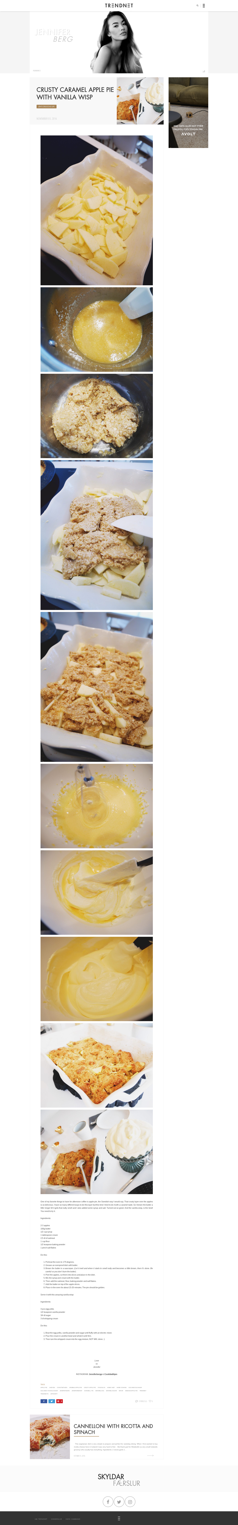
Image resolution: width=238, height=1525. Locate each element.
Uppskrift (54, 1394)
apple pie (44, 1387)
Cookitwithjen (110, 1374)
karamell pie (88, 1390)
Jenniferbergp (95, 1374)
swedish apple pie (131, 1390)
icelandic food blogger (49, 1390)
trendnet (143, 1390)
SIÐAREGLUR (56, 1519)
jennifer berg (65, 1390)
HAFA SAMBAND (73, 1519)
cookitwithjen (62, 1387)
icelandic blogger (135, 1387)
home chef (111, 1387)
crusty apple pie (90, 1387)
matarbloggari (111, 1390)
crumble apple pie (75, 1387)
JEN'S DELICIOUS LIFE (46, 106)
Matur (121, 1390)
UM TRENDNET (41, 1519)
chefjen (52, 1387)
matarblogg (99, 1390)
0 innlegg (143, 1401)
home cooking (122, 1387)
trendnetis (44, 1394)
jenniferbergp (77, 1390)
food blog (101, 1387)
